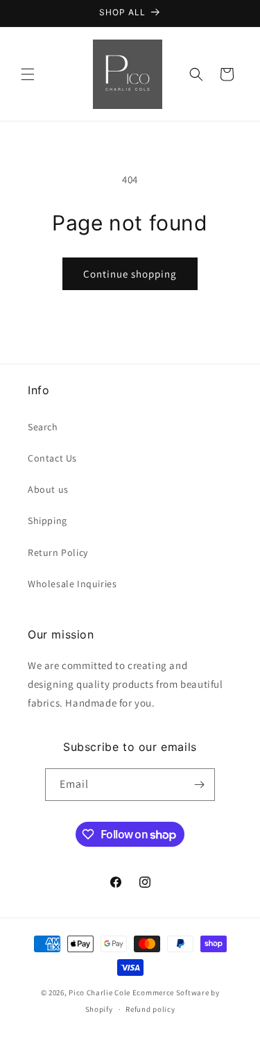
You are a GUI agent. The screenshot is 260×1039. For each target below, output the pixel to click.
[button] (27, 74)
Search (43, 427)
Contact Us (52, 458)
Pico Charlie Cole (99, 992)
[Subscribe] (199, 784)
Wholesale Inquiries (72, 583)
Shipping (47, 520)
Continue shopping (130, 273)
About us (48, 489)
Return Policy (58, 552)
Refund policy (150, 1009)
